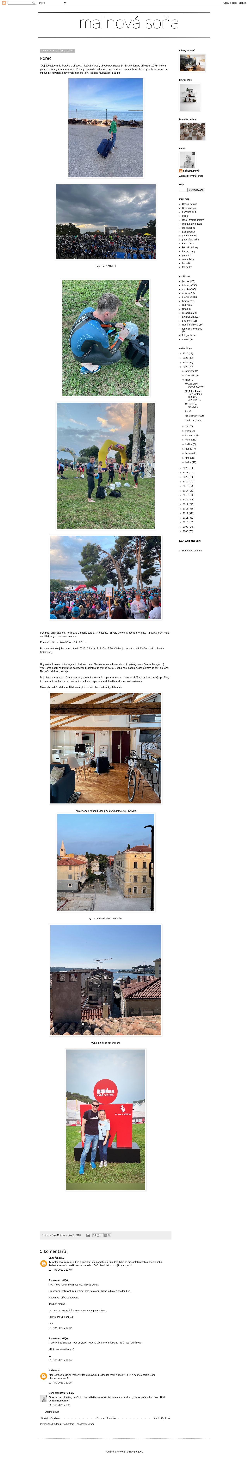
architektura (188, 316)
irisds (185, 216)
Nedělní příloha (190, 324)
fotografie (187, 335)
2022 (186, 468)
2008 (186, 531)
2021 (186, 472)
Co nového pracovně (191, 405)
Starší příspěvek (161, 1418)
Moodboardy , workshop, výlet (194, 385)
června (189, 439)
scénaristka (188, 259)
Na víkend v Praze (194, 416)
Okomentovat (52, 1412)
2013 (186, 508)
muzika (186, 289)
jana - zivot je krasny (193, 220)
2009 (186, 527)
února (188, 458)
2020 (186, 477)
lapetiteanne (188, 228)
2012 (186, 513)
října (188, 380)
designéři (187, 320)
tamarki (186, 263)
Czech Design (189, 204)
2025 (186, 358)
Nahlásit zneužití (190, 540)
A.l (50, 1370)
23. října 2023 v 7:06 (59, 1405)
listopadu (190, 375)
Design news (189, 208)
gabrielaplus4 (189, 235)
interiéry (186, 285)
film (184, 309)
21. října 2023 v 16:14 (60, 1360)
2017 (186, 490)
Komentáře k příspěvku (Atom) (79, 1424)
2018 (186, 486)
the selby (187, 267)
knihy (185, 305)
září (187, 426)
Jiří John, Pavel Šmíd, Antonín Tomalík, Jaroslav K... (193, 395)
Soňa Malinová (57, 1393)
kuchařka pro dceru (192, 223)
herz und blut (189, 212)
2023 (186, 367)
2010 (186, 522)
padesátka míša (190, 239)
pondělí (186, 255)
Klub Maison (188, 243)
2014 (186, 504)
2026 (186, 353)
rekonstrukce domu (192, 328)
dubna (189, 448)
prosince (190, 371)
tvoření (185, 301)
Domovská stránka (106, 1418)
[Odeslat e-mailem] (94, 1235)
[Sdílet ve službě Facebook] (105, 1235)
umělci (185, 339)
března (189, 453)
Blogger (138, 1451)
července (190, 435)
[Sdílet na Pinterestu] (109, 1235)
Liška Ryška (188, 231)
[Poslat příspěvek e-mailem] (87, 1235)
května (189, 444)
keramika (187, 313)
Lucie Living (188, 251)
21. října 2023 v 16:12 (60, 1328)
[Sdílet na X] (102, 1235)
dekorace (187, 297)
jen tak (185, 281)
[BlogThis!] (98, 1235)
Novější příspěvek (50, 1418)
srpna (188, 430)
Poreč (188, 411)
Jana (51, 1258)
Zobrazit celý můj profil (191, 176)
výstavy (186, 293)
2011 (186, 517)
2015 (186, 499)
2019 (186, 481)
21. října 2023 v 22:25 (60, 1382)
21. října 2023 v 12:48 (60, 1269)
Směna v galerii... (194, 420)
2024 (186, 362)
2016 (186, 495)
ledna (188, 462)
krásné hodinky (190, 247)
